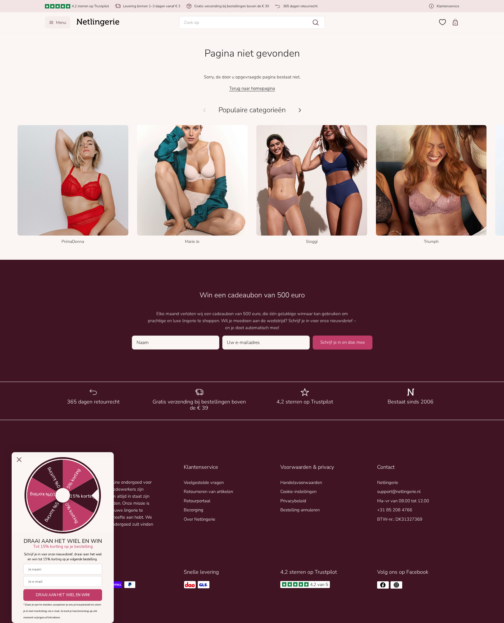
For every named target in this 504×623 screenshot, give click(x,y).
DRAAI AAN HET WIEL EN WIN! (63, 595)
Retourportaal (197, 501)
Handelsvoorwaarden (301, 482)
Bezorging (193, 510)
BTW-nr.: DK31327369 (399, 519)
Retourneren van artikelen (208, 491)
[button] (252, 22)
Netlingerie (387, 482)
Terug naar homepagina (252, 88)
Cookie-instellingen (298, 491)
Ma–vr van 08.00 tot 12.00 (403, 501)
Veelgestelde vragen (204, 482)
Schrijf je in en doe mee (342, 342)
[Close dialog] (19, 459)
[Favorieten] (442, 22)
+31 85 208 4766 (394, 510)
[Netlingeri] (98, 22)
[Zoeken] (315, 22)
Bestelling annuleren (300, 510)
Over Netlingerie (199, 519)
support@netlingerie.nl (399, 491)
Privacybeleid (293, 501)
